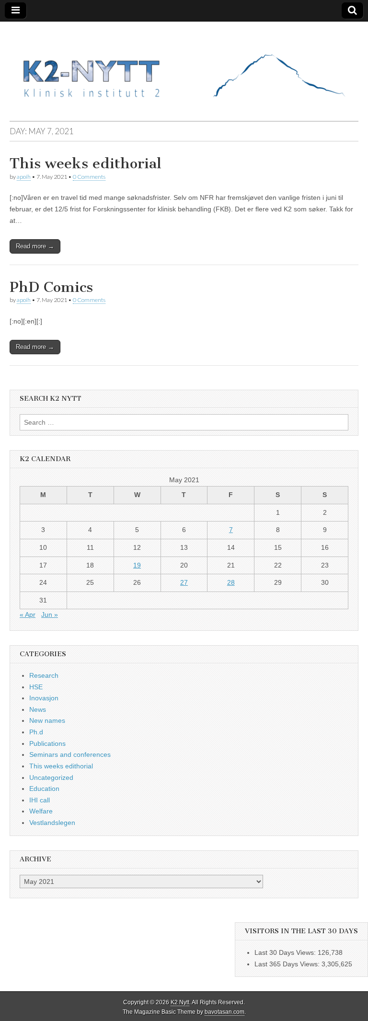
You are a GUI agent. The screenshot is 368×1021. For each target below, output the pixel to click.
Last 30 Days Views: (286, 952)
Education (44, 788)
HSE (36, 687)
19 (137, 565)
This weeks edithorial (85, 163)
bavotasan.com (224, 1012)
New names (47, 720)
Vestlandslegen (52, 822)
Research (43, 675)
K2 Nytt (180, 1002)
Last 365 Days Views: (288, 964)
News (37, 709)
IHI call (39, 800)
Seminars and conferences (70, 754)
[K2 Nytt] (184, 64)
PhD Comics (51, 287)
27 (184, 582)
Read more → (35, 246)
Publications (47, 743)
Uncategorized (51, 777)
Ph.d (36, 732)
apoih (24, 176)
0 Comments (89, 176)
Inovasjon (43, 698)
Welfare (41, 811)
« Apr (27, 614)
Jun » (49, 614)
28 (231, 582)
